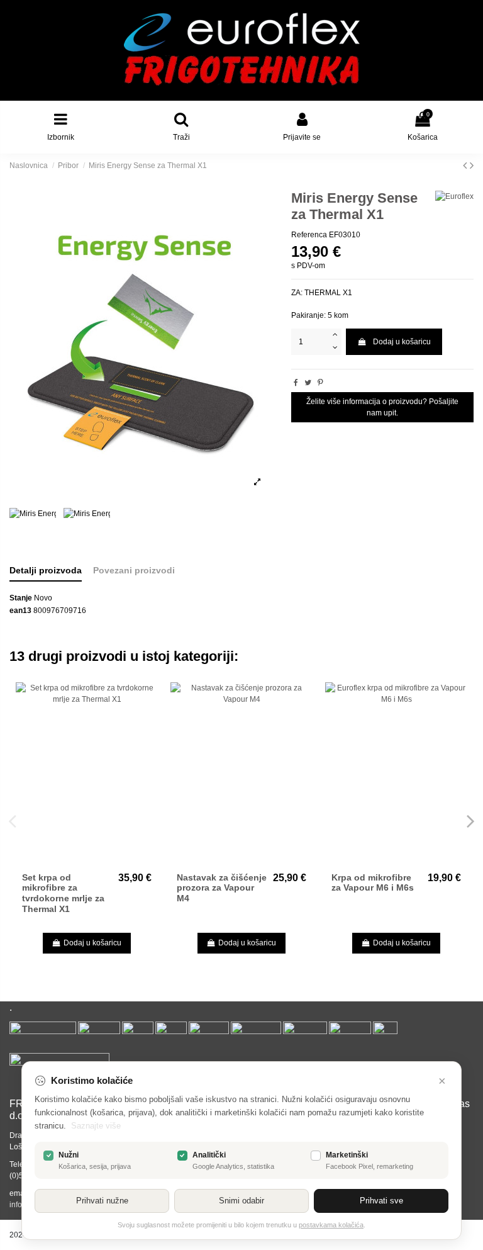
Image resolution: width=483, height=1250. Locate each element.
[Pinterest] (320, 382)
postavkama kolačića (331, 1225)
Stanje (20, 598)
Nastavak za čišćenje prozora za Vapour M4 (222, 888)
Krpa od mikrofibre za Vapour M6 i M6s (372, 882)
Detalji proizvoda (45, 570)
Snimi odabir (241, 1200)
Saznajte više (96, 1125)
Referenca (309, 234)
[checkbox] (48, 1156)
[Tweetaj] (307, 382)
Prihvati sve (381, 1200)
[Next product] (472, 165)
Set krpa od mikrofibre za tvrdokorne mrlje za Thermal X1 (63, 893)
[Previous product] (466, 165)
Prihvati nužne (102, 1200)
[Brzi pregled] (149, 699)
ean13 (20, 610)
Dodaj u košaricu (402, 341)
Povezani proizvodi (134, 570)
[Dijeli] (296, 382)
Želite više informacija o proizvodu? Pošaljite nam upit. (382, 407)
